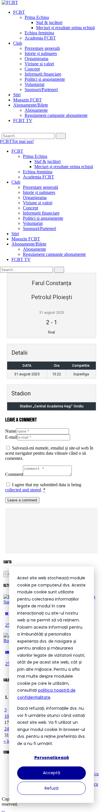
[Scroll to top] (3, 809)
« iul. (8, 741)
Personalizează (51, 757)
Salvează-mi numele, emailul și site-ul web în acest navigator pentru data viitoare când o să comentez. (49, 453)
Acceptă (51, 773)
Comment (14, 474)
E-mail (11, 437)
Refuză (51, 788)
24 (6, 728)
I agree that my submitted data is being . (43, 487)
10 (6, 716)
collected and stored (23, 489)
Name (10, 431)
